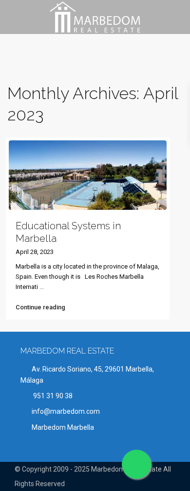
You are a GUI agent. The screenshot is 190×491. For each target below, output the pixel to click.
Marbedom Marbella (63, 427)
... (41, 286)
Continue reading (40, 307)
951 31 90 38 (52, 396)
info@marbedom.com (66, 411)
